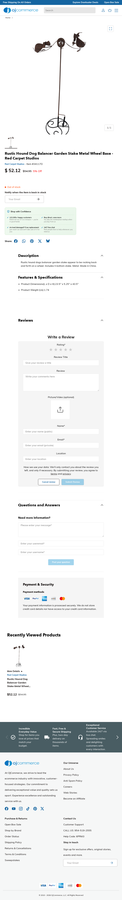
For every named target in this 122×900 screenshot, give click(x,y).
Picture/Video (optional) (61, 397)
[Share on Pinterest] (32, 241)
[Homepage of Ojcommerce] (21, 10)
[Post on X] (40, 241)
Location (61, 453)
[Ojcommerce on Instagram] (21, 807)
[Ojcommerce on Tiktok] (28, 807)
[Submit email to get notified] (38, 199)
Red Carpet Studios (14, 164)
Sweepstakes (12, 860)
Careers (67, 786)
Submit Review (72, 482)
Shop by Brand (13, 830)
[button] (51, 349)
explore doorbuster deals (85, 2)
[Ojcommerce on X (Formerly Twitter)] (42, 807)
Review (61, 370)
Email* (61, 439)
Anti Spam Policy (72, 780)
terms (54, 473)
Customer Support (73, 824)
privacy (67, 473)
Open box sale (111, 2)
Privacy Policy (71, 774)
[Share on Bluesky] (48, 241)
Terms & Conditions (15, 854)
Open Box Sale (13, 824)
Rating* (61, 344)
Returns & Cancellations (18, 848)
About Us (68, 768)
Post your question (61, 562)
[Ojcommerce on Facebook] (6, 807)
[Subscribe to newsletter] (111, 862)
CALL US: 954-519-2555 (77, 830)
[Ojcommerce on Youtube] (14, 807)
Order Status (12, 836)
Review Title (61, 356)
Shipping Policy (13, 842)
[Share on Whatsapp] (24, 241)
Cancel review (48, 482)
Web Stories (70, 792)
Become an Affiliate (74, 798)
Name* (61, 425)
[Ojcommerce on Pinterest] (35, 807)
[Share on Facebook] (15, 241)
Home (7, 18)
